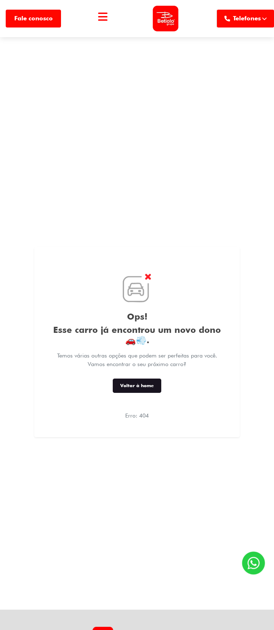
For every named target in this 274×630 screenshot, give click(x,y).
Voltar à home (137, 385)
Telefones (247, 18)
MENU (103, 25)
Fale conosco (33, 18)
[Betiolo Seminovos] (165, 18)
